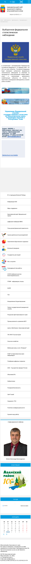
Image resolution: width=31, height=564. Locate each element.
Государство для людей (13, 255)
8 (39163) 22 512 (14, 560)
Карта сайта (13, 2)
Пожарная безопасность (14, 388)
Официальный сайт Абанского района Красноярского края (15, 9)
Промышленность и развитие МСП (16, 321)
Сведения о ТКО (11, 401)
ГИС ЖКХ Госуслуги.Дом (14, 334)
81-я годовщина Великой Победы (16, 195)
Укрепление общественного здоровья (17, 241)
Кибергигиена (11, 381)
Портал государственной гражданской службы (17, 308)
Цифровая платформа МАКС (15, 221)
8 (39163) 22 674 (23, 560)
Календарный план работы (14, 268)
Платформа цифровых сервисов (16, 361)
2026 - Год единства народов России (17, 368)
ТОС (8, 294)
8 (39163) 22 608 (4, 560)
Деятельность (7, 20)
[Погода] (5, 505)
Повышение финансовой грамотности (17, 228)
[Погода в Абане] (15, 504)
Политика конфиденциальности (16, 407)
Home (1, 20)
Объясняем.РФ (11, 374)
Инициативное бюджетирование (16, 301)
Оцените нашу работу (13, 414)
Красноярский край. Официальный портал (16, 215)
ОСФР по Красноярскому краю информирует (15, 354)
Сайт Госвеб (10, 394)
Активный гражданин (13, 248)
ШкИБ (9, 288)
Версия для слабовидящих (21, 2)
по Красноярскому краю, (15, 116)
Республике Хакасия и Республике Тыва (15, 118)
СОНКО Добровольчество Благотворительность (14, 274)
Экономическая (23, 20)
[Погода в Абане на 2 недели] (24, 505)
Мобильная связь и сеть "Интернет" (17, 348)
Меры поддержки (12, 208)
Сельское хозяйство (12, 341)
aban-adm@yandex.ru (9, 559)
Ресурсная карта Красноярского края (17, 314)
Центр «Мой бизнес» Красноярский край (18, 328)
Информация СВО (12, 201)
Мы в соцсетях (11, 261)
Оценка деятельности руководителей (17, 235)
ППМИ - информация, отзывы (15, 281)
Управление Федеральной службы (15, 112)
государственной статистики (16, 115)
